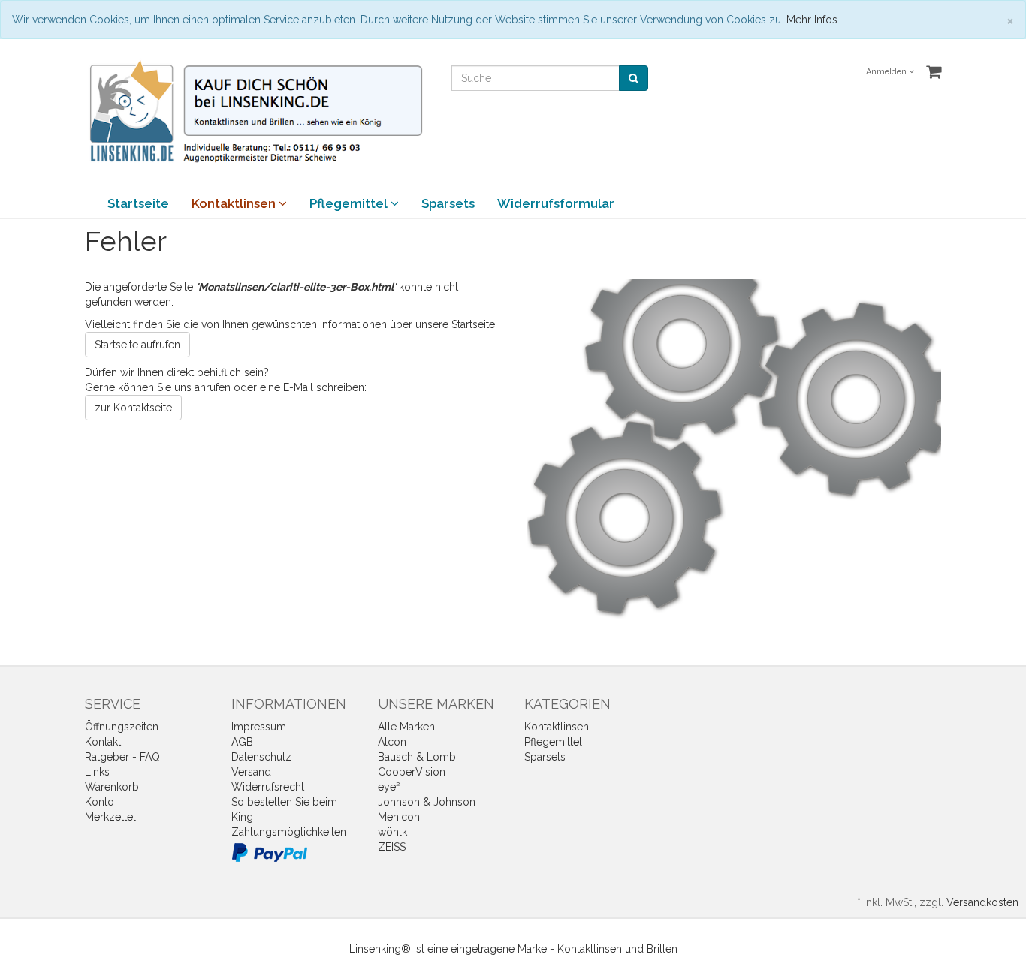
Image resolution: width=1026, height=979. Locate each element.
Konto (99, 802)
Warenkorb (112, 787)
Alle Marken (406, 727)
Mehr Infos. (813, 20)
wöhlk (392, 832)
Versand (251, 772)
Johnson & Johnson (426, 802)
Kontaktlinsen (235, 203)
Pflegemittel (350, 203)
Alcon (392, 742)
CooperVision (411, 772)
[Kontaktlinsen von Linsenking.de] (257, 112)
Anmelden (887, 72)
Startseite (138, 203)
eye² (389, 787)
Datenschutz (261, 757)
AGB (242, 742)
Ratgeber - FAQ (122, 757)
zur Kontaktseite (133, 408)
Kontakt (103, 742)
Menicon (399, 817)
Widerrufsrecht (267, 787)
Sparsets (448, 203)
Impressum (258, 727)
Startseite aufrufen (137, 345)
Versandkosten (982, 902)
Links (97, 772)
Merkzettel (110, 817)
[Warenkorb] (933, 72)
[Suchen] (633, 78)
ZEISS (392, 847)
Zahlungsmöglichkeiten (288, 832)
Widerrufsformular (555, 203)
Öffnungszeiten (121, 727)
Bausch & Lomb (417, 757)
